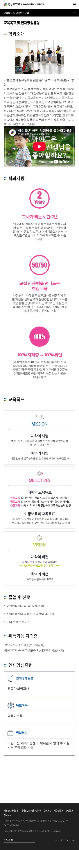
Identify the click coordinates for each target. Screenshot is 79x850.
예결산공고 (58, 810)
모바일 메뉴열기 (74, 4)
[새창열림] (55, 840)
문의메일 (47, 810)
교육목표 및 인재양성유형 (16, 13)
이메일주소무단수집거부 (31, 810)
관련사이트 (8, 840)
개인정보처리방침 (11, 810)
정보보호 (7, 815)
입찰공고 (69, 810)
